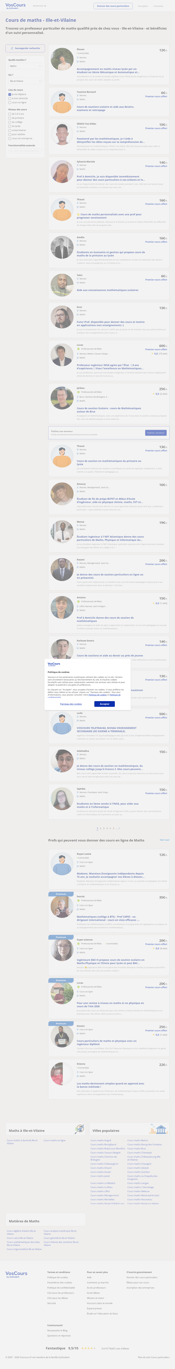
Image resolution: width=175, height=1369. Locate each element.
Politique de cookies (98, 694)
